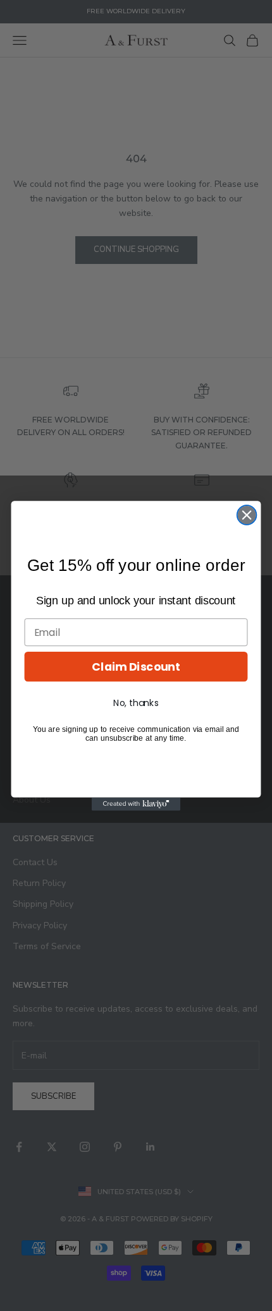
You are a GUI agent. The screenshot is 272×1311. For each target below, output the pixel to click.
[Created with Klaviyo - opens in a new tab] (136, 803)
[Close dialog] (247, 515)
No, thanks (136, 703)
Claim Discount (136, 666)
